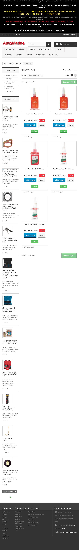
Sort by (24, 75)
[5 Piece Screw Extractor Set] (7, 301)
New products (10, 99)
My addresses (32, 520)
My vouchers (32, 525)
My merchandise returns (36, 514)
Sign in (73, 34)
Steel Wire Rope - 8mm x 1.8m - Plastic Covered (10, 118)
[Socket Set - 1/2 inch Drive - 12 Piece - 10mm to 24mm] (7, 399)
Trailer (32, 49)
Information (10, 70)
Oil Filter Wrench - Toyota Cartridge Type (9, 175)
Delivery (8, 78)
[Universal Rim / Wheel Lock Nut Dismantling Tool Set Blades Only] (7, 333)
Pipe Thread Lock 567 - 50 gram (63, 169)
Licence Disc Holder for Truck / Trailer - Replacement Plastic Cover (10, 207)
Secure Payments (11, 75)
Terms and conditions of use (19, 528)
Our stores (9, 91)
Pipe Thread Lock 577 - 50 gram (34, 224)
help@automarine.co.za (69, 532)
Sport (29, 55)
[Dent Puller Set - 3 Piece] (7, 431)
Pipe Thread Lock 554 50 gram (35, 169)
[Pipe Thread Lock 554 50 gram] (35, 153)
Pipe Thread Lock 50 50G (63, 114)
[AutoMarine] (13, 43)
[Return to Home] (5, 63)
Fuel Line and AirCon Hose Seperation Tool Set (9, 374)
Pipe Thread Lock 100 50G (35, 114)
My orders (31, 512)
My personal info (33, 522)
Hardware (40, 55)
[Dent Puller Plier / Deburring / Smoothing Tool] (7, 231)
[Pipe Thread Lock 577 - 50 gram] (35, 209)
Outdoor (8, 55)
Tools (59, 49)
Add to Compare (29, 137)
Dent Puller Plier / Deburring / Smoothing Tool (9, 240)
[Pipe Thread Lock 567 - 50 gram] (64, 153)
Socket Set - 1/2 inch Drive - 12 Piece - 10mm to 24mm (9, 408)
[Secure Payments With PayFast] (10, 497)
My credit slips (33, 517)
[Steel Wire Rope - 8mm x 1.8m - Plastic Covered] (7, 109)
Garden (20, 55)
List (75, 76)
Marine (22, 49)
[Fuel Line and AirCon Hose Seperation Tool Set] (7, 365)
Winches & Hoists (46, 49)
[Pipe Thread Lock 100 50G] (35, 98)
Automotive (10, 49)
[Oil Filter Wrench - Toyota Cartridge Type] (10, 170)
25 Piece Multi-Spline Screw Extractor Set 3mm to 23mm (9, 310)
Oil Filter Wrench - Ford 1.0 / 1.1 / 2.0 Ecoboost (10, 151)
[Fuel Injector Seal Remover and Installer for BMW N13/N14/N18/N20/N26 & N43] (7, 263)
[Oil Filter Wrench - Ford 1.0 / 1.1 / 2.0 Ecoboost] (7, 143)
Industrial (53, 55)
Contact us (65, 34)
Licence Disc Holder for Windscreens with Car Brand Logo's (10, 472)
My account (33, 508)
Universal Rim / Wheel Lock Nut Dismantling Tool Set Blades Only (9, 342)
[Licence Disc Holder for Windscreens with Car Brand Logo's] (7, 463)
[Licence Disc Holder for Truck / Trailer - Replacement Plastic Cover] (7, 197)
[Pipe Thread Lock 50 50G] (64, 98)
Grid (72, 76)
